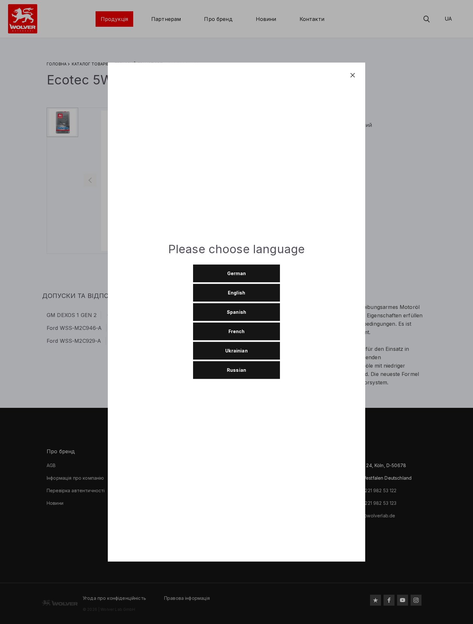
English (236, 293)
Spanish (236, 312)
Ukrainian (236, 351)
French (236, 331)
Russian (236, 370)
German (236, 273)
